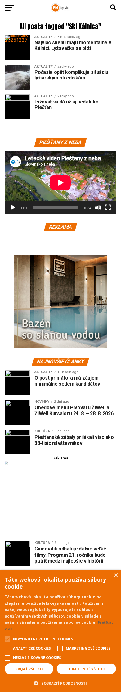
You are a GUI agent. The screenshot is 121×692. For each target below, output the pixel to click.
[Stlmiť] (98, 207)
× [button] (115, 575)
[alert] (60, 631)
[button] (60, 682)
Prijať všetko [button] (29, 668)
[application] (60, 182)
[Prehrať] (13, 207)
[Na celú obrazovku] (108, 207)
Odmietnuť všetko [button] (86, 668)
